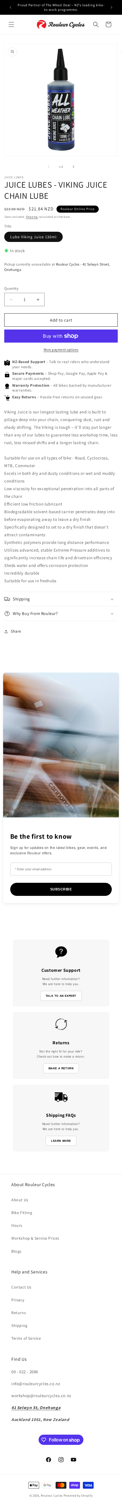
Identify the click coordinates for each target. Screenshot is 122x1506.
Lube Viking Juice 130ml (33, 236)
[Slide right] (73, 166)
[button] (11, 24)
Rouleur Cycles (52, 1495)
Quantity (11, 288)
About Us (19, 1199)
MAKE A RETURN (61, 1068)
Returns (18, 1312)
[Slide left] (48, 166)
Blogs (16, 1251)
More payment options (61, 349)
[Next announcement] (111, 7)
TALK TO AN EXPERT (61, 996)
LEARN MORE (61, 1141)
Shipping (32, 217)
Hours (16, 1225)
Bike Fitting (21, 1212)
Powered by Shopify (78, 1495)
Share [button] (16, 631)
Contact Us (21, 1287)
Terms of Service (26, 1338)
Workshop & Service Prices (35, 1238)
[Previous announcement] (10, 7)
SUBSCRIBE (61, 889)
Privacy (17, 1299)
